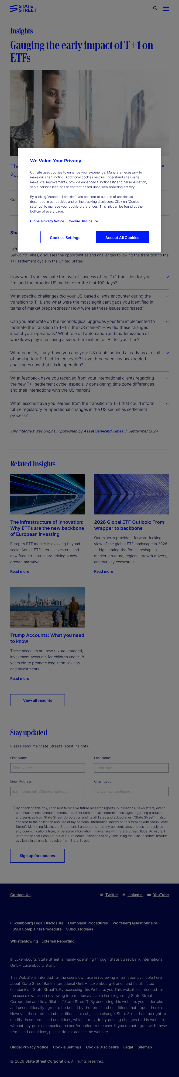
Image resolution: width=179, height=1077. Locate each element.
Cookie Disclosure (83, 221)
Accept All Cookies (122, 237)
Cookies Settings (65, 237)
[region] (89, 200)
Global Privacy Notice (47, 221)
